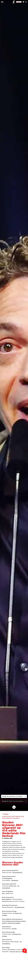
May (3, 893)
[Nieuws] (2, 814)
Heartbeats (14, 880)
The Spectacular (19, 907)
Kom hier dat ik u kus (16, 951)
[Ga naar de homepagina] (13, 2)
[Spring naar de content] (14, 807)
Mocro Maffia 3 (6, 899)
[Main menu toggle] (2, 2)
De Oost (14, 928)
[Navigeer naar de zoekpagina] (26, 2)
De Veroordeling (17, 872)
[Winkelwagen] (23, 2)
